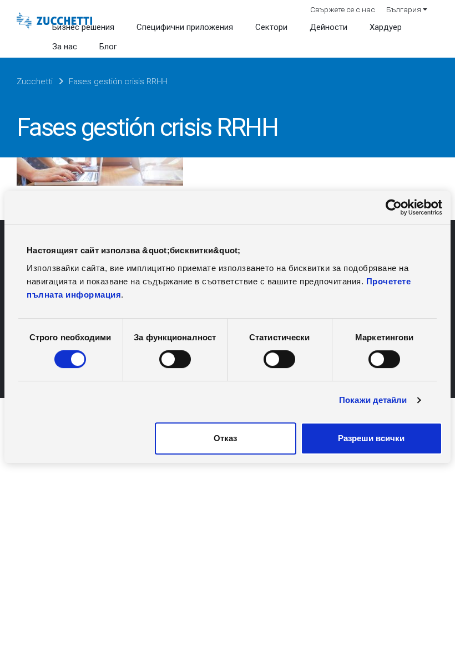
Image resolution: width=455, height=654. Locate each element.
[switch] (175, 359)
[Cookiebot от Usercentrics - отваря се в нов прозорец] (393, 207)
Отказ (225, 438)
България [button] (403, 9)
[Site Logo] (54, 21)
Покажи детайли (373, 400)
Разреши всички (371, 438)
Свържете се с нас (342, 9)
